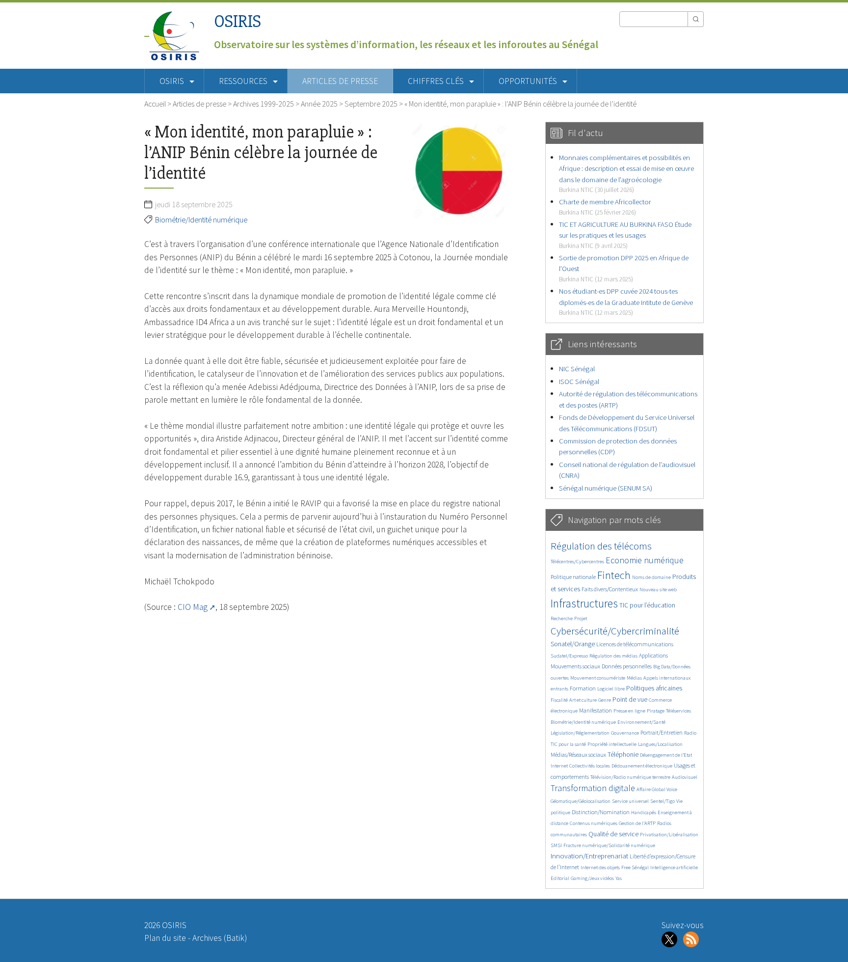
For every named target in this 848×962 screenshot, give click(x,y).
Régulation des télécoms (601, 545)
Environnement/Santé (641, 722)
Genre (604, 700)
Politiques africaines (654, 688)
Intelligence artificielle (674, 867)
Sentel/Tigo (662, 801)
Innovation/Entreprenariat (589, 855)
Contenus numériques (593, 823)
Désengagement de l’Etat (666, 755)
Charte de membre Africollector (605, 206)
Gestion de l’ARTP (637, 823)
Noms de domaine (651, 577)
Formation (583, 688)
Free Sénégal (635, 867)
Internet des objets (600, 867)
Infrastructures (584, 603)
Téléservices (678, 711)
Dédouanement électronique (641, 766)
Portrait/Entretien (661, 732)
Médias (634, 678)
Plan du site (165, 938)
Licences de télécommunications (634, 644)
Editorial (560, 878)
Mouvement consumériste (597, 678)
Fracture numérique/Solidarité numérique (609, 845)
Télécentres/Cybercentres (577, 561)
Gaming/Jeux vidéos (592, 878)
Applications (653, 655)
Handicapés (643, 812)
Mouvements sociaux (575, 666)
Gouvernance (625, 733)
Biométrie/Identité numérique (201, 219)
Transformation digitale (593, 788)
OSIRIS (237, 21)
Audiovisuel (684, 777)
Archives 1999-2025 (263, 104)
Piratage (655, 711)
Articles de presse (340, 81)
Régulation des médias (613, 656)
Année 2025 (319, 104)
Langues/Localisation (660, 744)
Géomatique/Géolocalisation (580, 801)
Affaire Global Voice (656, 789)
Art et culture (583, 700)
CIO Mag (193, 607)
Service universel (630, 801)
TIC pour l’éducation (647, 605)
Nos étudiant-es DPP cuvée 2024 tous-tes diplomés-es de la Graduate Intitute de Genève (626, 301)
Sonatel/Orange (573, 644)
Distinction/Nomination (601, 812)
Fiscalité (559, 700)
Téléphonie (623, 754)
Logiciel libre (611, 689)
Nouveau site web (658, 589)
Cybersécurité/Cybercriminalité (615, 630)
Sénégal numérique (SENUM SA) (605, 488)
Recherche (562, 618)
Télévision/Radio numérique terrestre (630, 777)
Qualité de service (613, 834)
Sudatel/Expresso (569, 656)
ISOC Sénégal (579, 381)
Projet (580, 618)
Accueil (155, 104)
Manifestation (595, 710)
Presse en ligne (629, 711)
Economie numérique (645, 560)
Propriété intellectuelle (611, 744)
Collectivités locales (589, 766)
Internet (559, 766)
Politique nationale (573, 576)
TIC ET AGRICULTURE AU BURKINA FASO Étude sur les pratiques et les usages (625, 235)
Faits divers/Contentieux (610, 589)
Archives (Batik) (219, 938)
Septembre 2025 (371, 104)
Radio (690, 733)
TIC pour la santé (568, 744)
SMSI (556, 845)
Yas (618, 878)
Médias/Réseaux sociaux (578, 754)
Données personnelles (627, 666)
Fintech (614, 575)
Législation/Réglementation (580, 733)
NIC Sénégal (577, 368)
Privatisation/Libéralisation (669, 834)
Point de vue (629, 699)
